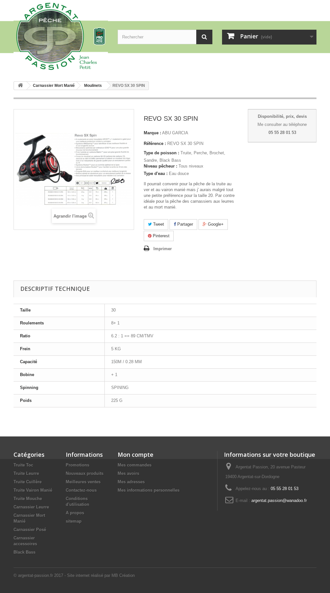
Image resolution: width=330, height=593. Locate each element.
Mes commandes (134, 465)
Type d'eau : (156, 173)
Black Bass (24, 552)
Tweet (158, 224)
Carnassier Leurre (31, 507)
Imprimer (162, 248)
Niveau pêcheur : (160, 166)
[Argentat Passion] (61, 36)
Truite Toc (23, 465)
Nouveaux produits (84, 473)
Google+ (215, 224)
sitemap (74, 521)
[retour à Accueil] (20, 86)
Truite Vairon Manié (33, 490)
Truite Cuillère (28, 481)
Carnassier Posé (30, 529)
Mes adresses (131, 481)
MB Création (123, 575)
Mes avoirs (128, 473)
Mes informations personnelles (149, 490)
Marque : (152, 132)
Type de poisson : (161, 152)
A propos (75, 512)
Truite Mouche (28, 498)
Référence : (155, 143)
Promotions (77, 465)
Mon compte (135, 454)
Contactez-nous (81, 490)
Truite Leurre (26, 473)
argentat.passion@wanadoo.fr (279, 500)
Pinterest (160, 235)
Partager (184, 224)
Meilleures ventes (83, 481)
